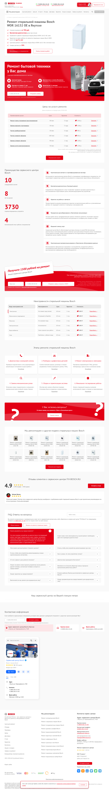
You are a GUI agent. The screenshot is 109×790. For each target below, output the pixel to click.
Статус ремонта (99, 11)
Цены (34, 12)
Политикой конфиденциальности (40, 622)
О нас (39, 12)
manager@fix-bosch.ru (84, 737)
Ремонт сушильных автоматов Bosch (52, 753)
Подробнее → (93, 311)
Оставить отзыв (96, 486)
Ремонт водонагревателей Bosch (51, 732)
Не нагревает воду (43, 321)
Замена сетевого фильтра (18, 141)
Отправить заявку (35, 94)
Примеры (7, 730)
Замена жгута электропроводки (20, 146)
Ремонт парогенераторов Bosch (51, 749)
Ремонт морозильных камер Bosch (51, 756)
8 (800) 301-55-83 (82, 729)
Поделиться (78, 770)
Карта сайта (8, 764)
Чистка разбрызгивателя (17, 131)
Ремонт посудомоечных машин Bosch (52, 725)
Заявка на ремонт (77, 12)
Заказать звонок (54, 415)
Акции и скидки (66, 12)
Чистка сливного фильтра (18, 136)
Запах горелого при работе (45, 330)
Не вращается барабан (44, 316)
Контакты (86, 12)
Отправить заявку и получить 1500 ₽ (58, 284)
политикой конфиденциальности (29, 287)
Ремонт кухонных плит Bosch (50, 742)
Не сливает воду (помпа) (44, 311)
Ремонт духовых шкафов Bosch (50, 728)
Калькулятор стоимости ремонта (14, 754)
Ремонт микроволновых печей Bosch (52, 746)
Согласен (82, 784)
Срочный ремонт (26, 12)
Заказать (93, 120)
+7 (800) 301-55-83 (43, 4)
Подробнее (21, 369)
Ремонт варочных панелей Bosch (51, 735)
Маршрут (12, 671)
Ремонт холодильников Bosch (50, 718)
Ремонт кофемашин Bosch (49, 739)
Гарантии (58, 12)
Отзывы (46, 12)
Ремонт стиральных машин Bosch (51, 721)
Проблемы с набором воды (45, 335)
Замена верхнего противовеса (19, 126)
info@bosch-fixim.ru (83, 733)
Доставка (51, 12)
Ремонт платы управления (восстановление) (23, 120)
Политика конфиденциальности (54, 779)
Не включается (42, 325)
